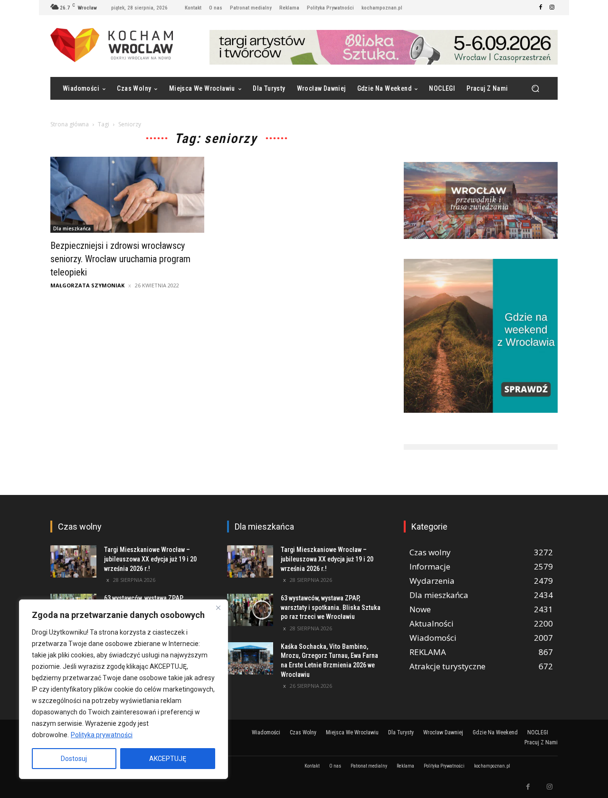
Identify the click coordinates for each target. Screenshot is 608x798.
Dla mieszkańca (72, 228)
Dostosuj (74, 758)
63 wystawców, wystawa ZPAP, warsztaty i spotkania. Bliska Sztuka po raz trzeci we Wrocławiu (330, 607)
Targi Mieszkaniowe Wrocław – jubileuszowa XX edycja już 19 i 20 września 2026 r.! (150, 559)
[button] (535, 88)
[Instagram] (552, 7)
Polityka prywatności (102, 735)
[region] (123, 689)
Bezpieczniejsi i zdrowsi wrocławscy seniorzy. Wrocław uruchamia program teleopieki (120, 259)
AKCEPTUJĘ (167, 758)
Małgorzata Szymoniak (87, 285)
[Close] (218, 607)
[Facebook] (540, 7)
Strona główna (69, 124)
